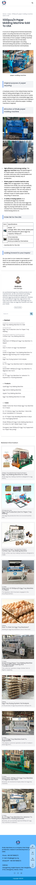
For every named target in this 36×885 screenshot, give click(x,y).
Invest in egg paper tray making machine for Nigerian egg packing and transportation (17, 353)
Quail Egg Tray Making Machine (13, 386)
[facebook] (18, 873)
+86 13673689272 (12, 855)
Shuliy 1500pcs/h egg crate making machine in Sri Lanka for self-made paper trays (18, 423)
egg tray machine (10, 170)
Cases (4, 339)
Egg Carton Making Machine (12, 390)
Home (4, 14)
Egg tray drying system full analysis (14, 359)
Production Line (7, 327)
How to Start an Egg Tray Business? (14, 348)
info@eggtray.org (13, 858)
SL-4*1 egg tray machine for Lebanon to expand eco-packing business (16, 376)
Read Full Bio (18, 307)
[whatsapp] (21, 873)
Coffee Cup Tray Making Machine (14, 336)
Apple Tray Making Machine (12, 393)
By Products (17, 323)
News (4, 346)
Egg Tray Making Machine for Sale (14, 325)
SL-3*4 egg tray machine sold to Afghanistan (18, 364)
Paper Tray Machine (8, 323)
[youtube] (14, 873)
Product (22, 323)
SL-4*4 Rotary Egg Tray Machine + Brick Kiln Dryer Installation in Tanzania (17, 412)
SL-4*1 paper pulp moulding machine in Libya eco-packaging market (17, 418)
